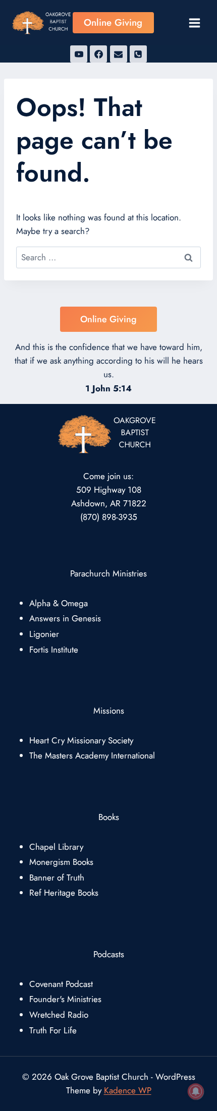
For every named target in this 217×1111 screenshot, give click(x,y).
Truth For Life (53, 1030)
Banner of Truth (56, 877)
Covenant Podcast (61, 984)
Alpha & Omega (58, 603)
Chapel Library (56, 847)
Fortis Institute (53, 650)
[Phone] (138, 54)
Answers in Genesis (65, 618)
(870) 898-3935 (108, 517)
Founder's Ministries (65, 999)
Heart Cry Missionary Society (81, 740)
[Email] (118, 54)
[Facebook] (98, 54)
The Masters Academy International (92, 755)
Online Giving (113, 22)
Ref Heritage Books (63, 893)
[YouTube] (78, 54)
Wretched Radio (58, 1015)
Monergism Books (61, 862)
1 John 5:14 (108, 388)
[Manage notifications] (196, 1091)
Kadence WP (127, 1090)
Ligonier (44, 634)
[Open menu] (194, 23)
